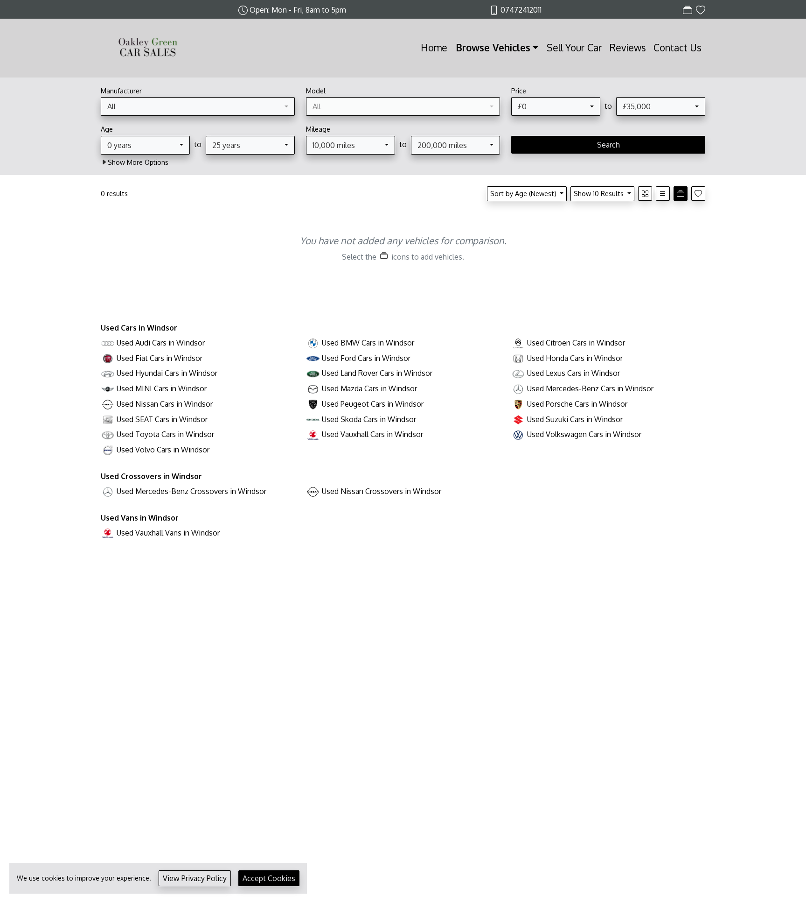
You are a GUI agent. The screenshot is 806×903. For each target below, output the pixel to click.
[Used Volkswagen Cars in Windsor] (518, 434)
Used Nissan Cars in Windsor (165, 404)
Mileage (318, 129)
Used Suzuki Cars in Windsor (575, 419)
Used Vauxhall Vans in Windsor (168, 532)
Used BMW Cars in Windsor (368, 342)
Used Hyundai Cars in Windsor (167, 373)
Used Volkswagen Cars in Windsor (584, 434)
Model (316, 90)
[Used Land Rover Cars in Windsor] (313, 373)
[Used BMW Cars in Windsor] (313, 342)
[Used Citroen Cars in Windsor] (518, 342)
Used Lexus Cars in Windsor (573, 373)
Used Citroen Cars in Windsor (576, 342)
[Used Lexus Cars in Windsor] (518, 373)
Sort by (523, 193)
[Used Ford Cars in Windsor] (313, 358)
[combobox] (197, 106)
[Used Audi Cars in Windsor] (108, 342)
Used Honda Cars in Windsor (575, 358)
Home (434, 48)
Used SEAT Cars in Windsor (162, 419)
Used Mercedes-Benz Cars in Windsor (590, 388)
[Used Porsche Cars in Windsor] (518, 404)
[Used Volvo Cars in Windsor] (108, 449)
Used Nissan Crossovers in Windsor (381, 491)
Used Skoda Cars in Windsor (369, 419)
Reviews (628, 48)
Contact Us (677, 48)
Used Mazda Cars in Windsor (369, 388)
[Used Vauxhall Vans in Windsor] (108, 532)
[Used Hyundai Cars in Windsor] (108, 373)
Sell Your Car (574, 48)
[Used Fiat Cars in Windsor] (108, 358)
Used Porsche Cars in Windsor (577, 404)
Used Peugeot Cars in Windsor (373, 404)
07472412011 (521, 9)
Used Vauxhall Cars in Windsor (372, 434)
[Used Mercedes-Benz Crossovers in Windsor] (108, 491)
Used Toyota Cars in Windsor (165, 434)
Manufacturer (121, 90)
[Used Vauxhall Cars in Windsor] (313, 434)
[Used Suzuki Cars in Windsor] (518, 419)
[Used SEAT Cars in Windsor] (108, 419)
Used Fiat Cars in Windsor (159, 358)
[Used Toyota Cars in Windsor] (108, 434)
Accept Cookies (269, 878)
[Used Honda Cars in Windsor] (518, 358)
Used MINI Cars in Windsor (162, 388)
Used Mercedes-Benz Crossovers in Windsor (191, 491)
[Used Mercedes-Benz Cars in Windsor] (518, 388)
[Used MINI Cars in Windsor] (108, 388)
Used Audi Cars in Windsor (161, 342)
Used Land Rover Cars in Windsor (377, 373)
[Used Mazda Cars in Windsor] (313, 388)
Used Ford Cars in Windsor (366, 358)
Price (518, 90)
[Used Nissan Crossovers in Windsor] (313, 491)
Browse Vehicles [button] (493, 48)
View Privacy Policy (195, 878)
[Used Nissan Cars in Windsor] (108, 404)
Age (107, 129)
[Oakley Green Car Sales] (147, 47)
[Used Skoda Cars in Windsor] (313, 419)
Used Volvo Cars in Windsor (163, 449)
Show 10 (599, 193)
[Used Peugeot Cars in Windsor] (313, 404)
